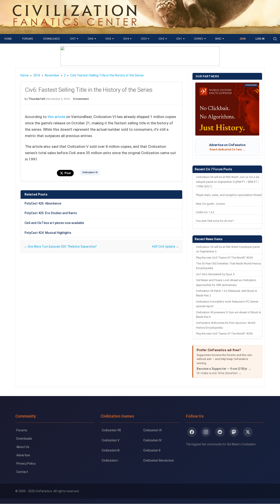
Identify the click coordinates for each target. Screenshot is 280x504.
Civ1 (179, 38)
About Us (22, 447)
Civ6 (90, 38)
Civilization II (151, 450)
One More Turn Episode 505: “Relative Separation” (60, 246)
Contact (22, 472)
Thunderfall (36, 98)
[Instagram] (206, 432)
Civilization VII (111, 430)
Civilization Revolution (158, 460)
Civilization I (110, 460)
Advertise (23, 455)
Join (242, 38)
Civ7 (73, 38)
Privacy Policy (26, 463)
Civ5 (108, 38)
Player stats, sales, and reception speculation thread (229, 195)
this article (56, 117)
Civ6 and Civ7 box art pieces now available (54, 223)
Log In (260, 38)
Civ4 (126, 38)
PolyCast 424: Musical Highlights (47, 232)
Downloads (51, 38)
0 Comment (81, 98)
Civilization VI (90, 172)
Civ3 (144, 38)
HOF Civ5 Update (165, 246)
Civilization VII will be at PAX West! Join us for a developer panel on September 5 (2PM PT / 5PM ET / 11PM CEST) (228, 181)
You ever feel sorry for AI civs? (215, 220)
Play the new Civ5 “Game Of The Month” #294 (224, 257)
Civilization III (110, 450)
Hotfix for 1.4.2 (205, 212)
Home (8, 38)
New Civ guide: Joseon (210, 203)
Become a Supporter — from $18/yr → (224, 368)
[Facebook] (192, 432)
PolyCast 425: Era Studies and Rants (50, 213)
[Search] (275, 39)
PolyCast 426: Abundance (42, 203)
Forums (27, 38)
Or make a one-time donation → (219, 373)
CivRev (198, 38)
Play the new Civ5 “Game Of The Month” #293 (224, 333)
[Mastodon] (234, 432)
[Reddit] (220, 432)
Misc (218, 38)
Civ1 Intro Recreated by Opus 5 (215, 274)
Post (68, 173)
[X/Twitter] (248, 432)
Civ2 (161, 38)
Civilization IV (152, 440)
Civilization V (110, 440)
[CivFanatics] (74, 30)
